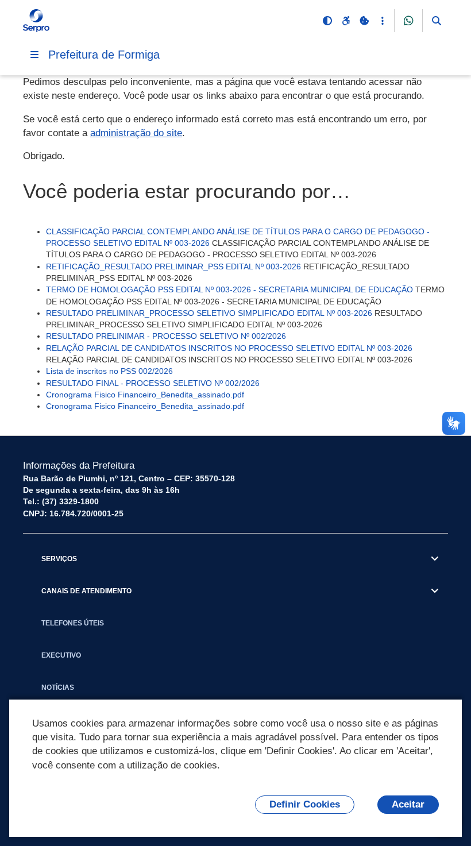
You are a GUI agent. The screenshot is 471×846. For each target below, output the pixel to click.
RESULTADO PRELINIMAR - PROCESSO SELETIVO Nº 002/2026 (166, 336)
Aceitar (408, 804)
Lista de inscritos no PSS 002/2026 (109, 371)
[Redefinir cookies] (364, 20)
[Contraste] (327, 20)
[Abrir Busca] (436, 20)
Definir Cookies (304, 804)
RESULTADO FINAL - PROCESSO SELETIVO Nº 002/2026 (153, 383)
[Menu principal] (34, 54)
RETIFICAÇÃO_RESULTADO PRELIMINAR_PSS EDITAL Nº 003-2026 (173, 266)
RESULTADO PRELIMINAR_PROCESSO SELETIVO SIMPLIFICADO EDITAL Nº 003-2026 (209, 313)
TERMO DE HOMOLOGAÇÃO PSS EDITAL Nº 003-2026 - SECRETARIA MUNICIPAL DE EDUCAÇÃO (229, 289)
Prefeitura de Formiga (104, 54)
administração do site (136, 133)
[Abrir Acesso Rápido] (382, 20)
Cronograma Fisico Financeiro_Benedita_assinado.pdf (145, 394)
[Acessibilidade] (346, 20)
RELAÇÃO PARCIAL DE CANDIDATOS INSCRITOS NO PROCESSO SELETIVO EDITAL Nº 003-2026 (229, 348)
